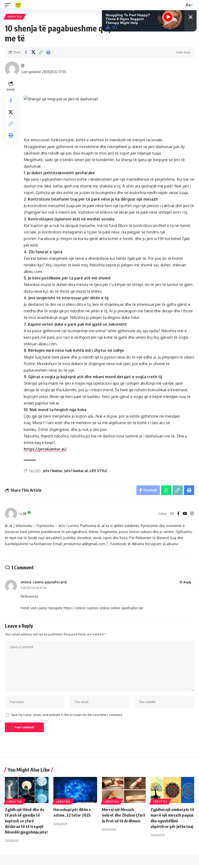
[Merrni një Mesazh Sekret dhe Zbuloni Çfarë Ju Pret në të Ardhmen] (124, 790)
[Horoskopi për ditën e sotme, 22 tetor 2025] (75, 790)
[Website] (172, 513)
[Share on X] (33, 52)
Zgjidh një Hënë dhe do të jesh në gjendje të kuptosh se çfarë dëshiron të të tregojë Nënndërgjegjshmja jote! (26, 821)
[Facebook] (178, 513)
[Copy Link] (40, 52)
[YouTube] (185, 513)
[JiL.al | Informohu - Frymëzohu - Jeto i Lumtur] (18, 5)
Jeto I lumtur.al (76, 471)
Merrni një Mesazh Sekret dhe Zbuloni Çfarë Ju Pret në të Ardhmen (123, 815)
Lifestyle (15, 16)
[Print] (48, 52)
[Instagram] (192, 513)
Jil (22, 65)
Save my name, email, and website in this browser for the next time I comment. (67, 715)
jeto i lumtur (52, 471)
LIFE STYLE (98, 471)
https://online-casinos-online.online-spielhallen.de (103, 608)
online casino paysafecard (43, 582)
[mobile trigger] (9, 5)
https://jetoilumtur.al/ (45, 449)
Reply (187, 582)
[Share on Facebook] (25, 52)
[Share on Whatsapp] (166, 490)
